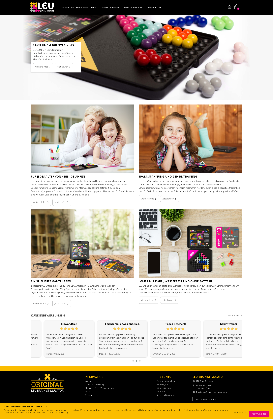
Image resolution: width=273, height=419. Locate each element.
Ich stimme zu (259, 414)
